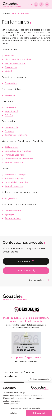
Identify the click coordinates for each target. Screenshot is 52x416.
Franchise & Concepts (16, 174)
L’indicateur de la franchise (18, 151)
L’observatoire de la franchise (19, 158)
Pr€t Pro (9, 115)
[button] (30, 4)
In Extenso (10, 95)
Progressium (11, 83)
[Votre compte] (41, 4)
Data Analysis (11, 127)
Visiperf (8, 71)
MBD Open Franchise (15, 63)
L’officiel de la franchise (16, 182)
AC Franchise (11, 147)
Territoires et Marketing (16, 135)
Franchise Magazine (14, 178)
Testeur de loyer (13, 218)
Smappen (9, 131)
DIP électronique (13, 210)
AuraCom (9, 55)
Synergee (10, 214)
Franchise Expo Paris (15, 154)
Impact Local (11, 111)
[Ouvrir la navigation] (47, 4)
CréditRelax (10, 107)
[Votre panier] (36, 4)
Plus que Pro (11, 67)
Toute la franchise (14, 162)
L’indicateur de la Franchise (18, 59)
